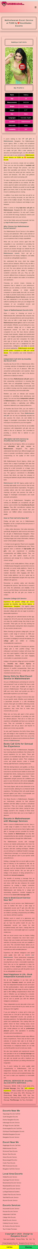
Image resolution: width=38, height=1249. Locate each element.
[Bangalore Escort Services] (12, 4)
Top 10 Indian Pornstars (10, 1229)
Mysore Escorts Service (10, 1200)
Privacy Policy (20, 1239)
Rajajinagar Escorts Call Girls (11, 1145)
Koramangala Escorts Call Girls (12, 1128)
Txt (34, 1239)
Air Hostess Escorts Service (11, 1226)
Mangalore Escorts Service (11, 1137)
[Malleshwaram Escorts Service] (19, 65)
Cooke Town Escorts (9, 1163)
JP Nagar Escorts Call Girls (11, 1125)
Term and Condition (9, 1239)
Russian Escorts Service (10, 1211)
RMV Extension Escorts (10, 1166)
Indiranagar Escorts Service (11, 1122)
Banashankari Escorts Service (12, 1183)
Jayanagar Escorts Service (11, 1180)
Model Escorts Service (10, 1220)
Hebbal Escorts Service (10, 1177)
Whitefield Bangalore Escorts (11, 1134)
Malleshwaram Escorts (10, 1148)
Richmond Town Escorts (10, 1151)
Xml (30, 1239)
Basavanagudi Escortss (10, 1160)
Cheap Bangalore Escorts (10, 1243)
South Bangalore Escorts (10, 1117)
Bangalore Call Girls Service (11, 1169)
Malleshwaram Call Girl (11, 483)
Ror (27, 1239)
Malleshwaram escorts (11, 253)
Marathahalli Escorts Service (11, 1186)
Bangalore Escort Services (27, 1243)
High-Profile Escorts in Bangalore (16, 222)
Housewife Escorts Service (11, 1208)
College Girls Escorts (9, 1217)
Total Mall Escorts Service (10, 1197)
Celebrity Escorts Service (10, 1223)
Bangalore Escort (19, 1236)
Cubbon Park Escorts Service (12, 1194)
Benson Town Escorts (9, 1154)
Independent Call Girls (9, 1214)
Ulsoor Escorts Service (10, 1157)
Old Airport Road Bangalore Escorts (13, 1131)
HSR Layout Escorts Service (11, 1188)
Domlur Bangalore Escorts (11, 1119)
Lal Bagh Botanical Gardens (11, 1191)
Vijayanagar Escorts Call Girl (11, 1114)
